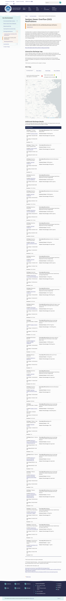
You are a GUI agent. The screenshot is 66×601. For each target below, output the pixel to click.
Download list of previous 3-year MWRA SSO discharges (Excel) (37, 568)
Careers (18, 583)
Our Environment (46, 9)
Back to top (28, 576)
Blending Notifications (8, 41)
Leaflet (48, 117)
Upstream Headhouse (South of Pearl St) (32, 243)
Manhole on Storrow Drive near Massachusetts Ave (31, 459)
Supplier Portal (19, 1)
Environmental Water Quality (9, 21)
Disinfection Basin (34, 133)
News (8, 588)
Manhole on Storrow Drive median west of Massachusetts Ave (32, 442)
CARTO (60, 117)
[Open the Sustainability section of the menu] (17, 44)
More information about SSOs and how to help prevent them (37, 47)
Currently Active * (29, 70)
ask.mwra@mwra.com (41, 593)
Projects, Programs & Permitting (54, 8)
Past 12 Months (57, 70)
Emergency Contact (9, 1)
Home (26, 16)
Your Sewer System (37, 8)
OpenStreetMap (52, 117)
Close (58, 598)
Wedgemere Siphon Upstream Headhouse (31, 342)
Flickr (58, 589)
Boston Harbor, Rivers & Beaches (10, 23)
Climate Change (7, 46)
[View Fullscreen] (26, 84)
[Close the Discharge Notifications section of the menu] (17, 31)
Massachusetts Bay (7, 26)
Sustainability (6, 44)
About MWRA (24, 9)
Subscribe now (30, 27)
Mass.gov (28, 588)
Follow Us (29, 583)
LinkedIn (59, 587)
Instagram (59, 585)
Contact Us (9, 583)
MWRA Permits (28, 1)
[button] (26, 81)
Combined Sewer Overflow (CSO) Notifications (10, 34)
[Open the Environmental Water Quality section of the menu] (17, 21)
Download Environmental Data (9, 28)
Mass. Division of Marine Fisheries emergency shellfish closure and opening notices (41, 571)
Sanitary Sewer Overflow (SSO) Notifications (10, 38)
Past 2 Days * (38, 70)
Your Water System (29, 8)
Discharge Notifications (8, 31)
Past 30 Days (47, 70)
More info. (32, 598)
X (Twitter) (59, 583)
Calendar (18, 588)
